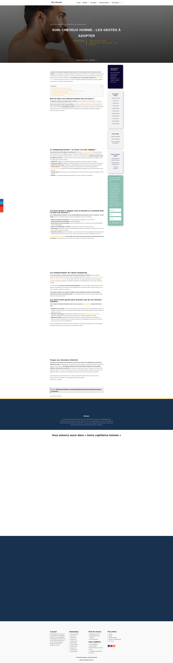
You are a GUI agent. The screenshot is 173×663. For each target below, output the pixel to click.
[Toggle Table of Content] (100, 86)
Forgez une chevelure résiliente (58, 95)
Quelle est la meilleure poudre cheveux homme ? (86, 547)
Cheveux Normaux (116, 98)
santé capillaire (107, 42)
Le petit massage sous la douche (57, 236)
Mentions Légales (113, 637)
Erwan (82, 40)
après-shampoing (95, 42)
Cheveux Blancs (115, 121)
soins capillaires (86, 304)
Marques (84, 2)
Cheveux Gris (116, 118)
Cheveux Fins (116, 100)
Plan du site (111, 641)
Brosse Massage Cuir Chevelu (96, 647)
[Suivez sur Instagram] (111, 646)
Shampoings (74, 632)
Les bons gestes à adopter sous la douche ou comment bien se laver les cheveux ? (68, 91)
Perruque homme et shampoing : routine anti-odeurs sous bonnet (86, 487)
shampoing (92, 44)
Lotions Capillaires (116, 139)
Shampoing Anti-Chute (94, 634)
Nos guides (93, 2)
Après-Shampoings (115, 136)
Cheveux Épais (115, 111)
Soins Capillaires (95, 642)
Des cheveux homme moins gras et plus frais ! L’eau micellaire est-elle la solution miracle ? (86, 607)
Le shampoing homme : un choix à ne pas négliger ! (62, 89)
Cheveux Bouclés (116, 113)
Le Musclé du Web (88, 660)
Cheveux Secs (116, 103)
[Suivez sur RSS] (114, 646)
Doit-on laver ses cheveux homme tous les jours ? (61, 88)
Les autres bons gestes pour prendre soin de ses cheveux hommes (65, 93)
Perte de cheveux (104, 2)
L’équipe (110, 635)
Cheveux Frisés (115, 116)
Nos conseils (115, 2)
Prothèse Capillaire (93, 639)
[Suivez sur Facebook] (109, 646)
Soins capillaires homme (59, 24)
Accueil (78, 2)
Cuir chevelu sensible (56, 168)
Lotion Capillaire (93, 646)
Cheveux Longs (115, 108)
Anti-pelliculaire (115, 123)
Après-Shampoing (93, 644)
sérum (116, 42)
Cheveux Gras (116, 105)
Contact (110, 634)
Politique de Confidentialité (115, 639)
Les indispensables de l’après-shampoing (60, 92)
